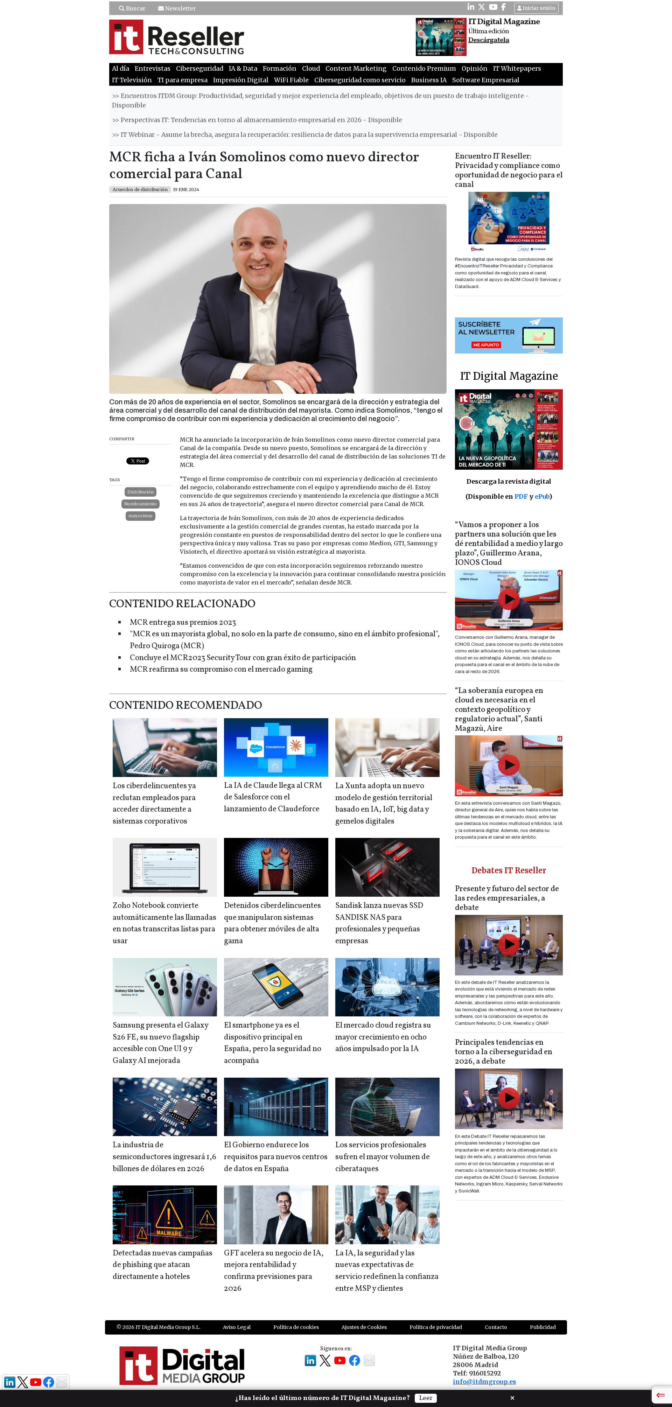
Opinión (475, 68)
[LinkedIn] (471, 7)
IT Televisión (132, 80)
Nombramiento (140, 503)
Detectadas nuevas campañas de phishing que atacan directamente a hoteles (162, 1265)
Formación (279, 68)
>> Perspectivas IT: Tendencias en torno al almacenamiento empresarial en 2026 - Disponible (257, 120)
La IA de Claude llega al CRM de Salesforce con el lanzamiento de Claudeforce (273, 797)
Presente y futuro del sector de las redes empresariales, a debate (507, 898)
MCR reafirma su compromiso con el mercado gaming (221, 669)
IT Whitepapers (517, 68)
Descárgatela (488, 40)
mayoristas (140, 515)
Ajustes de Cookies (364, 1327)
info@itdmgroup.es (484, 1382)
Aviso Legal (237, 1327)
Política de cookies (296, 1327)
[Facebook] (503, 7)
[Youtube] (493, 7)
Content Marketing (356, 68)
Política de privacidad (436, 1327)
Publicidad (543, 1327)
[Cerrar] (512, 1397)
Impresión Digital (240, 80)
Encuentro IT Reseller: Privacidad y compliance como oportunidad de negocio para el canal (509, 170)
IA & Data (243, 68)
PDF (521, 496)
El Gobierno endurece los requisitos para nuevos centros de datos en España (276, 1157)
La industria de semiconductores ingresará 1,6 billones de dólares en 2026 (164, 1157)
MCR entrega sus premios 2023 (183, 622)
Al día (120, 68)
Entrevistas (152, 68)
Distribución (140, 492)
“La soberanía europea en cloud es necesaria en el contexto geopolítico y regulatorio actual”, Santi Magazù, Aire (499, 710)
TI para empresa (183, 80)
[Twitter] (481, 7)
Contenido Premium (424, 68)
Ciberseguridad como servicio (360, 80)
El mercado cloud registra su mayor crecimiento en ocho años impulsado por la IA (383, 1037)
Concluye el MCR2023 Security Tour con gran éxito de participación (243, 658)
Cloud (311, 68)
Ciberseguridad (199, 68)
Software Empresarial (485, 80)
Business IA (429, 80)
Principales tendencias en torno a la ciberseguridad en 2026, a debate (503, 1052)
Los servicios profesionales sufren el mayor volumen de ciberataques (382, 1157)
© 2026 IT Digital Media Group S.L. (158, 1327)
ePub (542, 496)
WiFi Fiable (291, 80)
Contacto (496, 1327)
